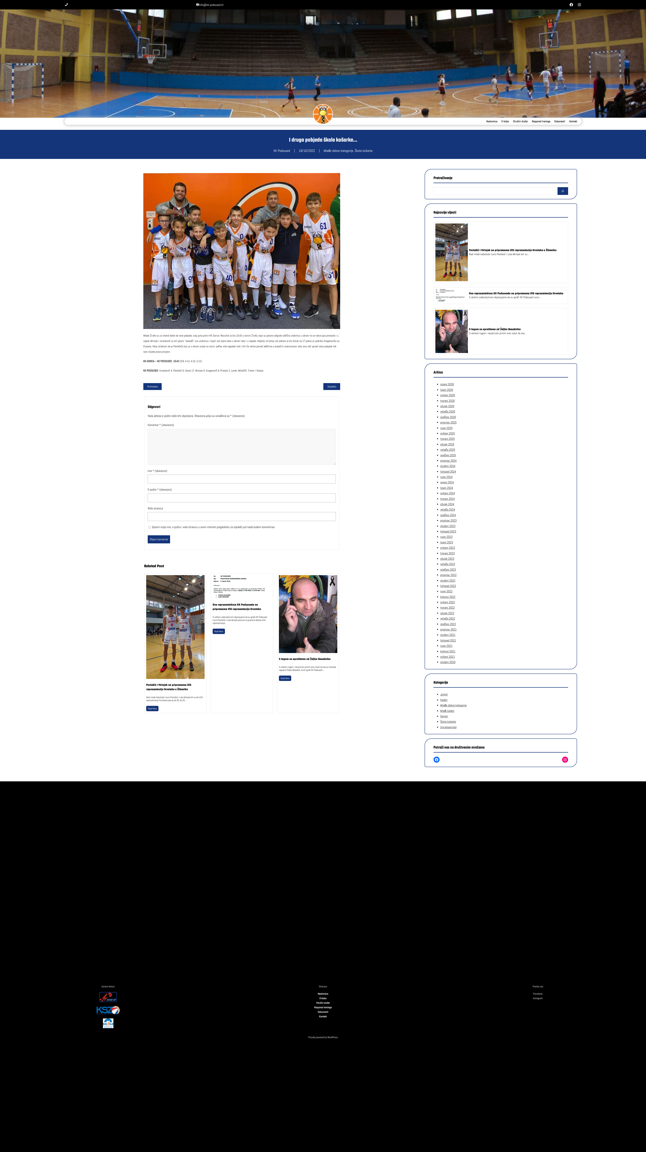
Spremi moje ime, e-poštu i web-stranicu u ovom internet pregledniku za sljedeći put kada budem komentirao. (213, 527)
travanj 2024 (447, 499)
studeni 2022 (447, 580)
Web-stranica (155, 508)
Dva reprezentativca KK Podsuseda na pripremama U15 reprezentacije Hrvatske (237, 607)
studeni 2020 (447, 662)
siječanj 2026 (448, 417)
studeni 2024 (447, 466)
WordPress (332, 1037)
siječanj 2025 (448, 455)
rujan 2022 (446, 591)
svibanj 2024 (447, 493)
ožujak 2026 (447, 406)
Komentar (161, 425)
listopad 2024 (448, 471)
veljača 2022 (447, 618)
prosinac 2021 (448, 629)
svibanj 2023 (447, 548)
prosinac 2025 (448, 422)
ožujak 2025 (447, 444)
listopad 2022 (448, 586)
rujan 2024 (446, 477)
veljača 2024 (447, 510)
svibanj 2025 (447, 433)
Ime (157, 471)
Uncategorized (448, 727)
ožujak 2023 (447, 559)
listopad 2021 (448, 640)
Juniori (444, 694)
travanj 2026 (447, 401)
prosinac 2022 (448, 575)
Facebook (538, 993)
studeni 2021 (447, 635)
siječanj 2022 (448, 624)
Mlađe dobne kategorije (338, 150)
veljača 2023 (447, 564)
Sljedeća (331, 386)
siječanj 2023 (448, 569)
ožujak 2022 (447, 613)
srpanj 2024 (447, 482)
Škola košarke (364, 150)
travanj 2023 (447, 553)
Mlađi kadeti (447, 711)
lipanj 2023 (446, 542)
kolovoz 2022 (447, 597)
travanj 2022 (447, 608)
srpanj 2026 (447, 384)
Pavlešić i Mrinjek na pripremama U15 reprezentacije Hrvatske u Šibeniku (168, 687)
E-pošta (160, 489)
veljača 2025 (447, 450)
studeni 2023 (447, 526)
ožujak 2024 (447, 504)
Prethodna (152, 386)
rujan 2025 (446, 428)
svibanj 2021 (447, 657)
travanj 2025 (447, 439)
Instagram (538, 998)
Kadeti (443, 700)
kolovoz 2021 (447, 651)
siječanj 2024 (448, 515)
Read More (152, 708)
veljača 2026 (447, 411)
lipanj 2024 (446, 488)
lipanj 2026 (446, 390)
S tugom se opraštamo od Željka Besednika (305, 659)
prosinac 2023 (448, 520)
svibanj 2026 (447, 395)
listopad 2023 (448, 531)
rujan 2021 (446, 646)
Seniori (444, 716)
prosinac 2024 (448, 460)
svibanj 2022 (447, 602)
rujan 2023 (446, 537)
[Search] (563, 191)
